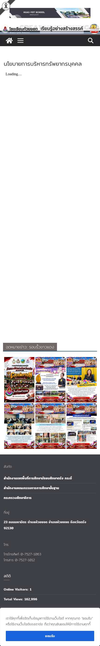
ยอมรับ (50, 636)
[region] (50, 627)
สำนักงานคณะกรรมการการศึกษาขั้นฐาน (31, 488)
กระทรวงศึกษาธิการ (18, 497)
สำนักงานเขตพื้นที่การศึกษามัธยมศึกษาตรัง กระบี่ (38, 478)
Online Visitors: (17, 589)
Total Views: (14, 599)
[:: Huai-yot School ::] (50, 27)
